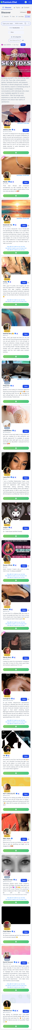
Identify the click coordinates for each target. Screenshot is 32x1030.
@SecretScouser (7, 964)
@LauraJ (5, 479)
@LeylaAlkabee (7, 432)
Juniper (5, 527)
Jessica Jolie (7, 130)
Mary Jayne (7, 838)
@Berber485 (6, 611)
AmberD (6, 609)
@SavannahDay (7, 226)
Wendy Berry (7, 657)
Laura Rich (6, 477)
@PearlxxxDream (7, 881)
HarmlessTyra (7, 1011)
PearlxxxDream (8, 880)
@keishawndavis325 (8, 700)
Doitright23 (7, 699)
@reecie (5, 567)
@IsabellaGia (6, 757)
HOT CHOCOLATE (9, 794)
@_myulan (5, 183)
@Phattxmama (6, 933)
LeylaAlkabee (7, 430)
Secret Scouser (8, 962)
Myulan (5, 182)
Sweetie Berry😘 (8, 333)
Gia (4, 756)
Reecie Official (8, 565)
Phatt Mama (7, 931)
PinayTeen (6, 386)
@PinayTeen (6, 387)
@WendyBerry (6, 659)
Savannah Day (8, 225)
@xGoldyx (5, 283)
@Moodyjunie (6, 529)
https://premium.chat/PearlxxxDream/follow (15, 894)
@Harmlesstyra (7, 1012)
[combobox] (16, 32)
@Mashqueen (6, 795)
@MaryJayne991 (7, 840)
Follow (23, 44)
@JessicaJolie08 (7, 131)
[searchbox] (19, 32)
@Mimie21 (5, 335)
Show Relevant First (15, 40)
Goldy (5, 282)
